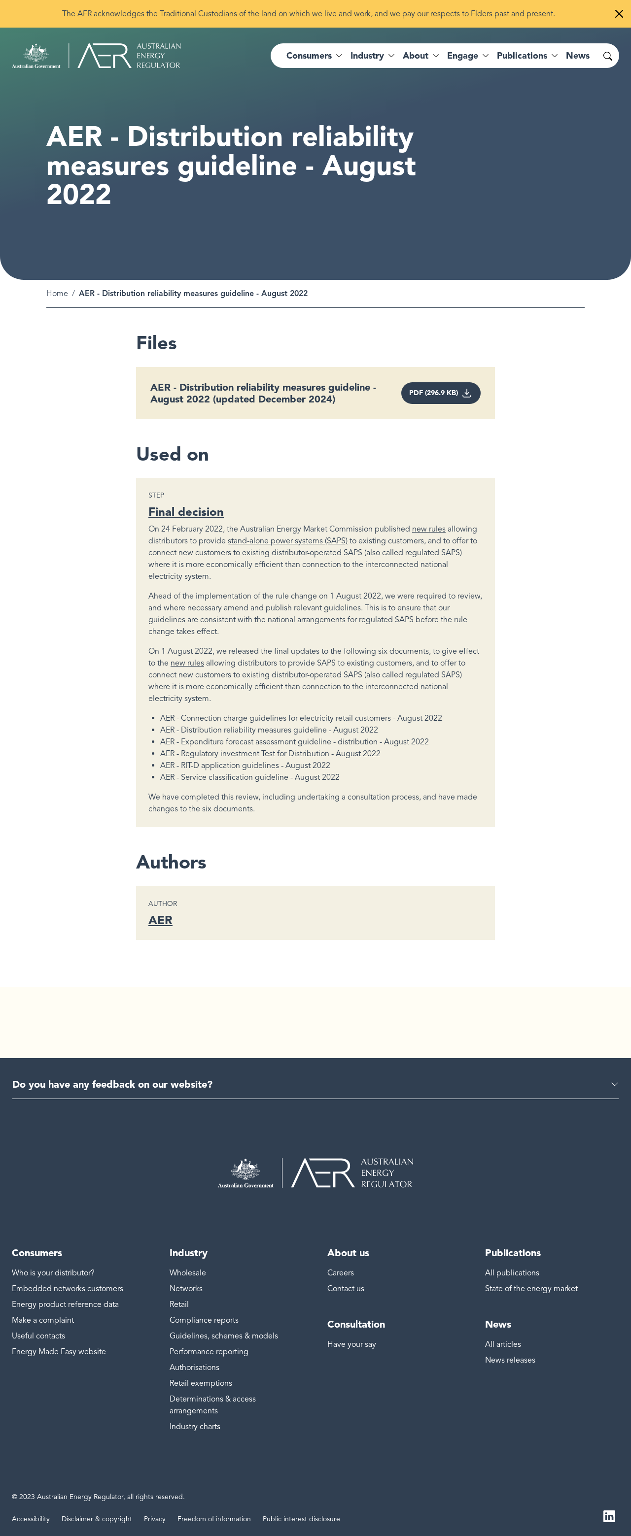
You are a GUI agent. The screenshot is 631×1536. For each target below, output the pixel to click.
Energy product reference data (65, 1304)
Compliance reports (204, 1320)
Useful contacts (38, 1336)
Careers (340, 1273)
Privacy (155, 1519)
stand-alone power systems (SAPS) (288, 541)
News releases (510, 1360)
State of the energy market (531, 1289)
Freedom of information (214, 1519)
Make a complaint (43, 1320)
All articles (503, 1344)
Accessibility (31, 1519)
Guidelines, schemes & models (224, 1336)
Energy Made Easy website (59, 1352)
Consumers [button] (309, 55)
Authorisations (194, 1367)
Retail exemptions (201, 1383)
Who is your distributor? (53, 1273)
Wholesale (188, 1273)
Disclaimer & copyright (97, 1519)
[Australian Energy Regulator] (96, 55)
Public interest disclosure (301, 1519)
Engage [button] (462, 55)
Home (57, 294)
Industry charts (195, 1427)
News (578, 55)
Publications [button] (522, 55)
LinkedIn (609, 1515)
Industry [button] (367, 55)
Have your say (351, 1344)
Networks (186, 1289)
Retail (179, 1304)
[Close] (619, 14)
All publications (512, 1273)
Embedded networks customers (67, 1289)
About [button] (415, 55)
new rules (429, 529)
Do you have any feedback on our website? (112, 1084)
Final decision (186, 511)
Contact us (345, 1289)
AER (160, 920)
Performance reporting (209, 1352)
